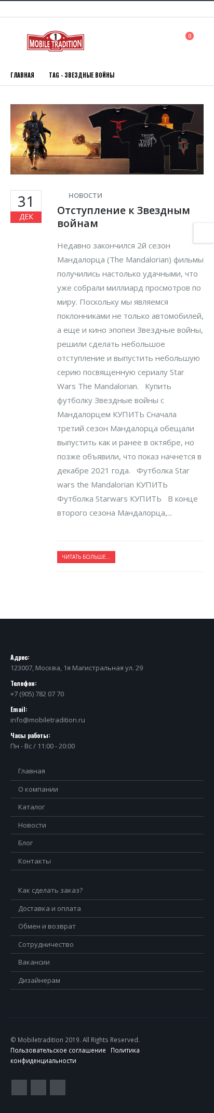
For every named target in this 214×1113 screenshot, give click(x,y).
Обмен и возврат (47, 926)
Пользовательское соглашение (58, 1050)
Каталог (31, 806)
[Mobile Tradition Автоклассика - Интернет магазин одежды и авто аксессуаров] (55, 41)
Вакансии (34, 962)
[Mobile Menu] (17, 41)
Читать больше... (86, 556)
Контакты (34, 861)
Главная (31, 771)
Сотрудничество (46, 944)
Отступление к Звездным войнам (123, 216)
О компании (38, 789)
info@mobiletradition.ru (47, 719)
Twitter (19, 1087)
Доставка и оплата (49, 908)
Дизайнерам (39, 980)
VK (57, 1087)
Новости (85, 195)
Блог (25, 842)
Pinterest (38, 1087)
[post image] (107, 139)
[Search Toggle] (166, 40)
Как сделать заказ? (50, 890)
